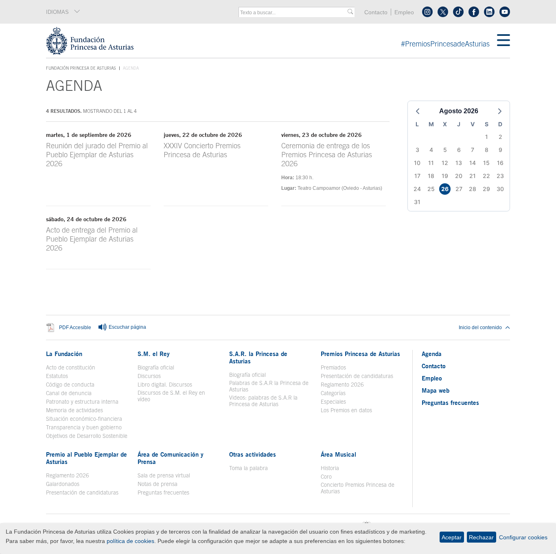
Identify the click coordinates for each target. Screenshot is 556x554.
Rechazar (481, 537)
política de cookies (130, 541)
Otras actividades (252, 454)
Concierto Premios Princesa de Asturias (357, 488)
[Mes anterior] (417, 111)
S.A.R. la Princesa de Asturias (258, 357)
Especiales (333, 401)
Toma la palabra (248, 468)
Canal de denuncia (69, 393)
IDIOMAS (57, 12)
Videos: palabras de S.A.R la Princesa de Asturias (263, 400)
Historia (330, 468)
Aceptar (452, 537)
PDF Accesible (75, 327)
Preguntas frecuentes (163, 492)
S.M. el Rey (154, 353)
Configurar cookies (523, 537)
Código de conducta (70, 384)
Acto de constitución (70, 367)
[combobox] (294, 12)
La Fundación (64, 353)
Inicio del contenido (480, 327)
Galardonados (62, 484)
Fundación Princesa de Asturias (81, 68)
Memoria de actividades (74, 410)
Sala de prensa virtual (164, 475)
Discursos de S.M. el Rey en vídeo (176, 395)
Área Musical (338, 454)
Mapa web (435, 390)
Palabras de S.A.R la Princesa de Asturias (269, 386)
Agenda (432, 353)
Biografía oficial (156, 367)
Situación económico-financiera (84, 419)
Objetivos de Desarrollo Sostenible (86, 436)
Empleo (404, 12)
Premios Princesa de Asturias (360, 353)
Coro (326, 476)
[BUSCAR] (350, 12)
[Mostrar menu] (503, 40)
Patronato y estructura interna (82, 401)
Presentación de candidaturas (357, 376)
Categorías (333, 393)
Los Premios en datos (346, 410)
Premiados (333, 367)
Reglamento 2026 (342, 384)
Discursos (149, 376)
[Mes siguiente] (500, 111)
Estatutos (57, 376)
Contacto (375, 12)
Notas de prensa (157, 484)
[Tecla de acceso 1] (271, 41)
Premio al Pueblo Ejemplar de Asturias (86, 458)
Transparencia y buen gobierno (84, 427)
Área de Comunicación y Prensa (171, 458)
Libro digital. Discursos (165, 384)
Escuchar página (126, 327)
